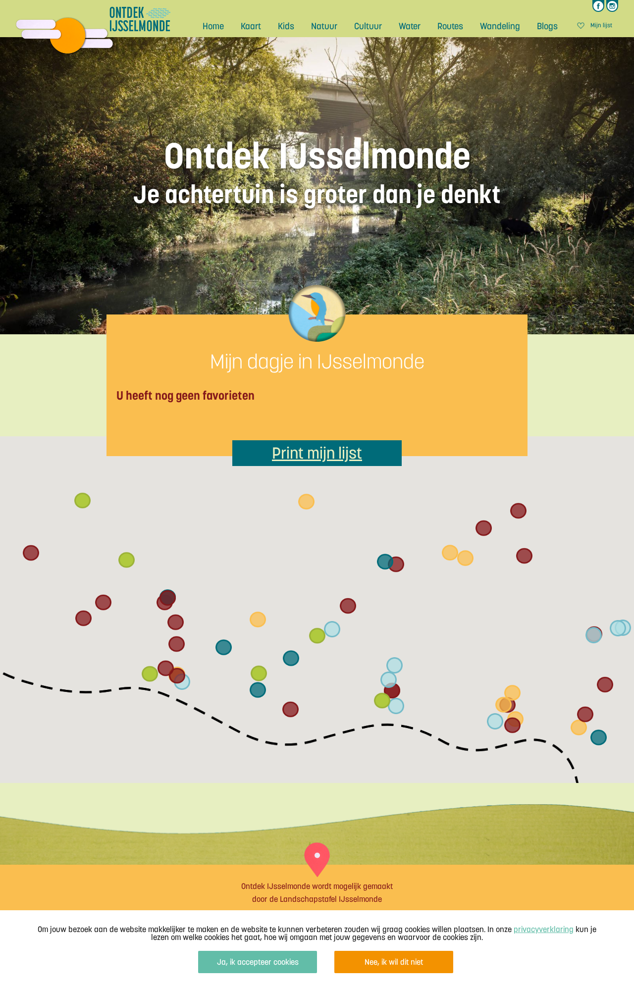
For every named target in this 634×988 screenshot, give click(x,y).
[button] (291, 658)
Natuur (324, 26)
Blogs (547, 26)
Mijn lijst (601, 25)
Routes (450, 26)
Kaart (251, 26)
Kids (286, 26)
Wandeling (500, 26)
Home (213, 26)
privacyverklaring (544, 929)
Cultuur (368, 26)
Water (410, 26)
